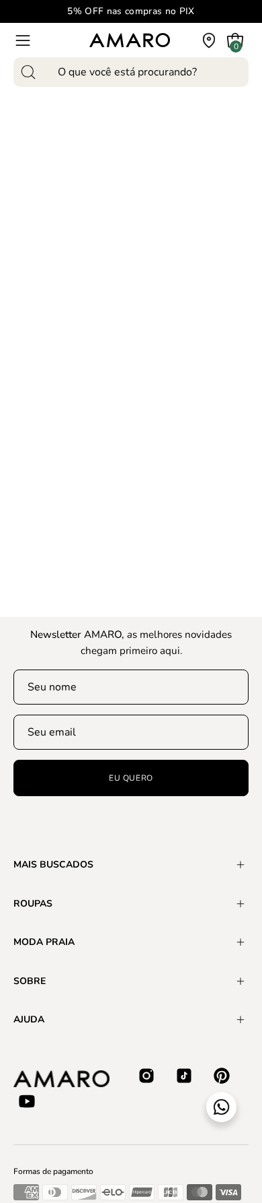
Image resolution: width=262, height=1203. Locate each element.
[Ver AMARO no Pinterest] (221, 1075)
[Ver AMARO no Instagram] (146, 1075)
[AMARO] (129, 40)
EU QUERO (131, 778)
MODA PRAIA (44, 942)
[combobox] (131, 72)
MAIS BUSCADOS (53, 864)
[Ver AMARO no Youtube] (26, 1101)
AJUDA (28, 1019)
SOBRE (29, 981)
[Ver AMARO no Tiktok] (184, 1075)
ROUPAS (32, 903)
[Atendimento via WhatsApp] (221, 1107)
